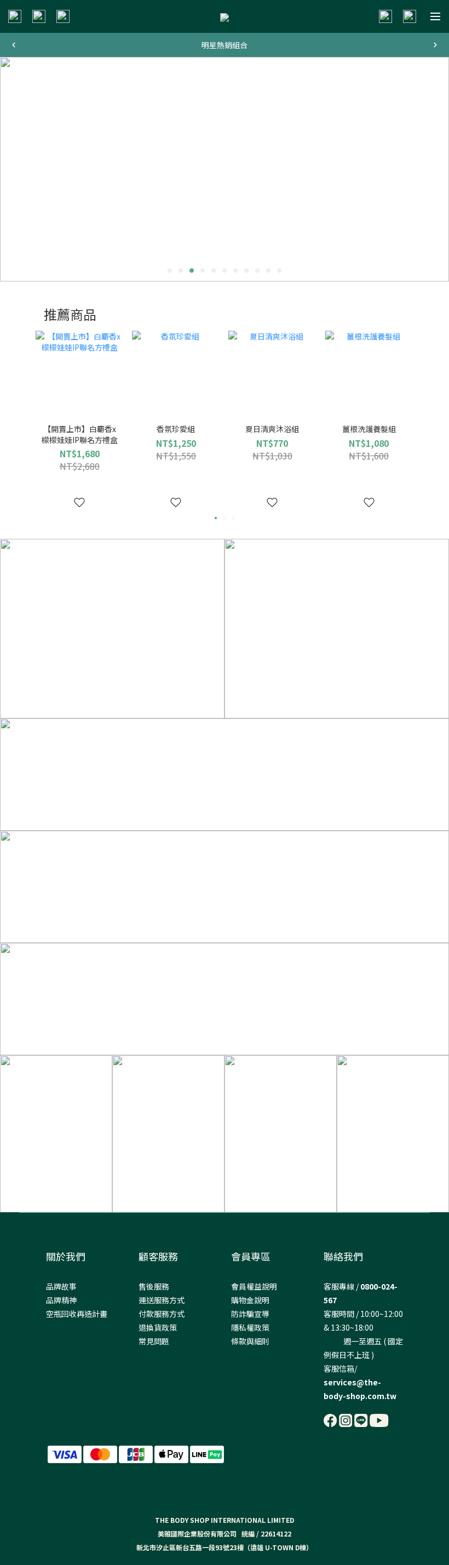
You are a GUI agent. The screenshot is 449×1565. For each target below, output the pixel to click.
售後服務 (154, 1286)
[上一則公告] (14, 45)
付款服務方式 (162, 1313)
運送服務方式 (162, 1299)
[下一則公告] (435, 45)
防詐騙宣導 (250, 1313)
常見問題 (154, 1341)
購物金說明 (250, 1299)
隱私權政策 (250, 1327)
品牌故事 (61, 1286)
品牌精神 (61, 1299)
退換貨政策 (158, 1327)
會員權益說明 (254, 1286)
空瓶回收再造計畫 (76, 1313)
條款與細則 (250, 1341)
